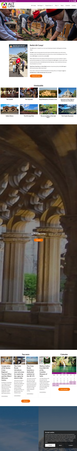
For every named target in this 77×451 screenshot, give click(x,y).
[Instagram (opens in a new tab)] (70, 1)
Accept (50, 445)
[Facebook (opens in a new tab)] (73, 1)
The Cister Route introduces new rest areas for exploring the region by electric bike (19, 372)
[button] (1, 25)
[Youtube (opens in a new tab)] (75, 1)
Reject (60, 445)
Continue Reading (4, 396)
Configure (71, 445)
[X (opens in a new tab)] (72, 1)
